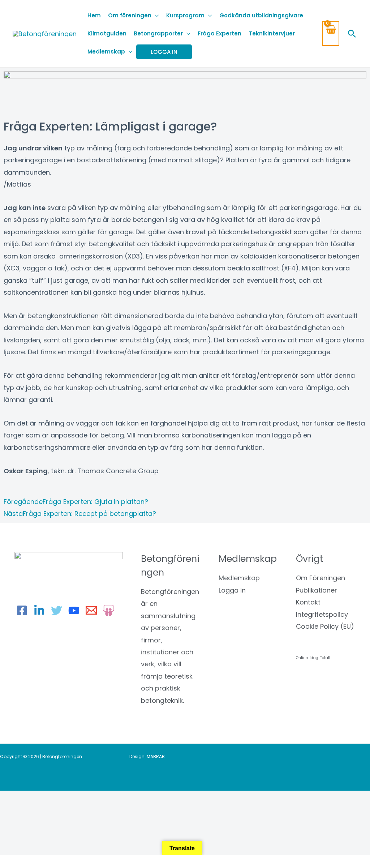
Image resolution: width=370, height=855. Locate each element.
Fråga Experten (219, 33)
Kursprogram (185, 15)
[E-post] (91, 610)
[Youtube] (73, 610)
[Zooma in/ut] (14, 799)
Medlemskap (106, 51)
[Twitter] (56, 610)
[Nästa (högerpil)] (45, 812)
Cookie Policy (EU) (325, 626)
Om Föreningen (320, 577)
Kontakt (308, 602)
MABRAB (156, 756)
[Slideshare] (108, 610)
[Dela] (75, 799)
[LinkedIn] (39, 610)
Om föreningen (129, 15)
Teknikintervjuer (272, 33)
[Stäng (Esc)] (106, 799)
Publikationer (316, 590)
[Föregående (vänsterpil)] (14, 812)
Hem (94, 15)
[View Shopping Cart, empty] (330, 33)
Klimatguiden (106, 33)
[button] (352, 33)
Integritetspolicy (322, 614)
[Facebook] (21, 610)
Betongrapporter (158, 33)
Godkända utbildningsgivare (261, 15)
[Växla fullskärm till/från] (45, 799)
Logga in (232, 590)
